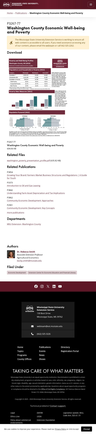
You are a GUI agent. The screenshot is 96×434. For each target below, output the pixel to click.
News (41, 355)
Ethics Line (15, 416)
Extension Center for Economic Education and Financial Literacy (52, 272)
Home (10, 13)
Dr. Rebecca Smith (26, 251)
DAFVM (40, 413)
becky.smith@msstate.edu (29, 260)
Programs (22, 355)
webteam (50, 45)
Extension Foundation (46, 420)
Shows (42, 359)
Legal (12, 413)
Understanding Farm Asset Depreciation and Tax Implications (36, 193)
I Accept (86, 429)
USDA (39, 416)
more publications (15, 212)
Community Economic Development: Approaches (30, 200)
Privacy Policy (60, 429)
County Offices (24, 359)
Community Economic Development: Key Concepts (31, 208)
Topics (20, 351)
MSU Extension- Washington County (24, 224)
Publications (21, 13)
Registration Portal (70, 351)
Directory (65, 347)
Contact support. (58, 406)
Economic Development (17, 272)
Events (42, 351)
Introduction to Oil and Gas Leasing (23, 185)
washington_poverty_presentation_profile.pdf (28, 160)
